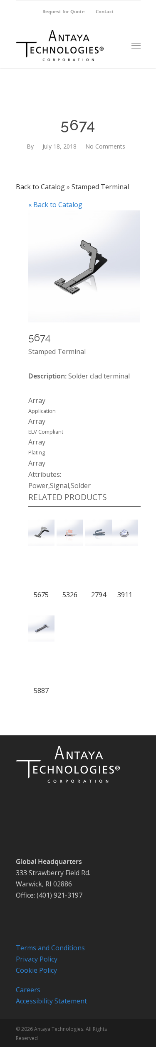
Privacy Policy (36, 959)
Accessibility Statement (51, 1001)
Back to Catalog (41, 186)
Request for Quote (63, 11)
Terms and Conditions (50, 947)
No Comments (105, 146)
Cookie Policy (36, 970)
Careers (28, 989)
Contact (105, 11)
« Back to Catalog (55, 204)
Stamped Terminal (100, 186)
